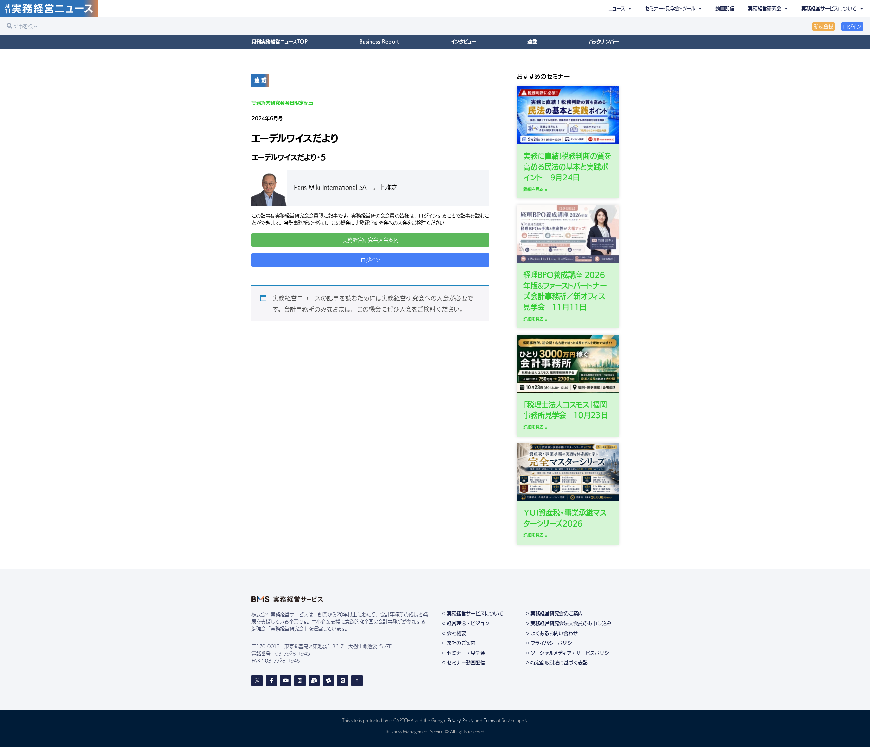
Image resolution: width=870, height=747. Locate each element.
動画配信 (724, 8)
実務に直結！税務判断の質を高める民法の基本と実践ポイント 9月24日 (567, 166)
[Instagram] (300, 680)
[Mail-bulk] (314, 680)
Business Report (379, 41)
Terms (489, 720)
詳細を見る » (535, 189)
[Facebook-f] (271, 680)
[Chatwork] (328, 680)
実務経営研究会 (764, 8)
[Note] (357, 680)
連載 (532, 41)
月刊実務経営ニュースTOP (279, 41)
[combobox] (219, 26)
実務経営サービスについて (829, 8)
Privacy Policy (460, 720)
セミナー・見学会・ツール (670, 8)
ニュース (616, 8)
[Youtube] (285, 680)
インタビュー (463, 41)
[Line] (342, 680)
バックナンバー (604, 41)
